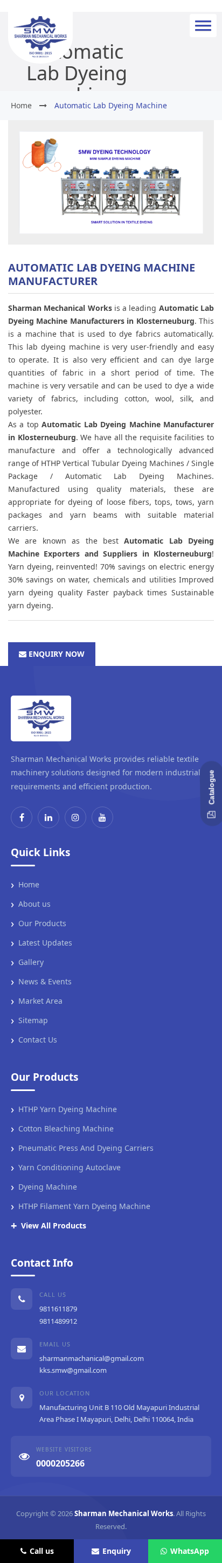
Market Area (37, 1001)
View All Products (48, 1225)
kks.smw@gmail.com (73, 1370)
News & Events (41, 981)
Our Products (38, 923)
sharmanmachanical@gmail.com (91, 1358)
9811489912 (58, 1321)
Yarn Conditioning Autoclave (66, 1167)
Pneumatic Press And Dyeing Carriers (82, 1148)
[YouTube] (102, 817)
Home (25, 884)
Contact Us (34, 1039)
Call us (42, 1551)
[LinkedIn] (48, 817)
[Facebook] (21, 817)
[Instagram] (75, 817)
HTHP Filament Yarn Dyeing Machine (80, 1206)
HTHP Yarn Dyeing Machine (64, 1109)
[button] (203, 25)
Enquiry (116, 1551)
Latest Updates (41, 942)
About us (31, 904)
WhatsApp (189, 1551)
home (21, 105)
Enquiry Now (55, 654)
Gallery (27, 962)
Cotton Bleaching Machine (62, 1128)
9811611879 (58, 1309)
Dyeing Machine (44, 1186)
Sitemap (29, 1020)
